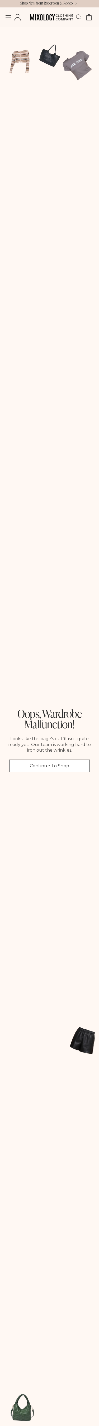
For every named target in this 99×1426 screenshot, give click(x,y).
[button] (8, 17)
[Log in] (17, 17)
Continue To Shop (49, 765)
